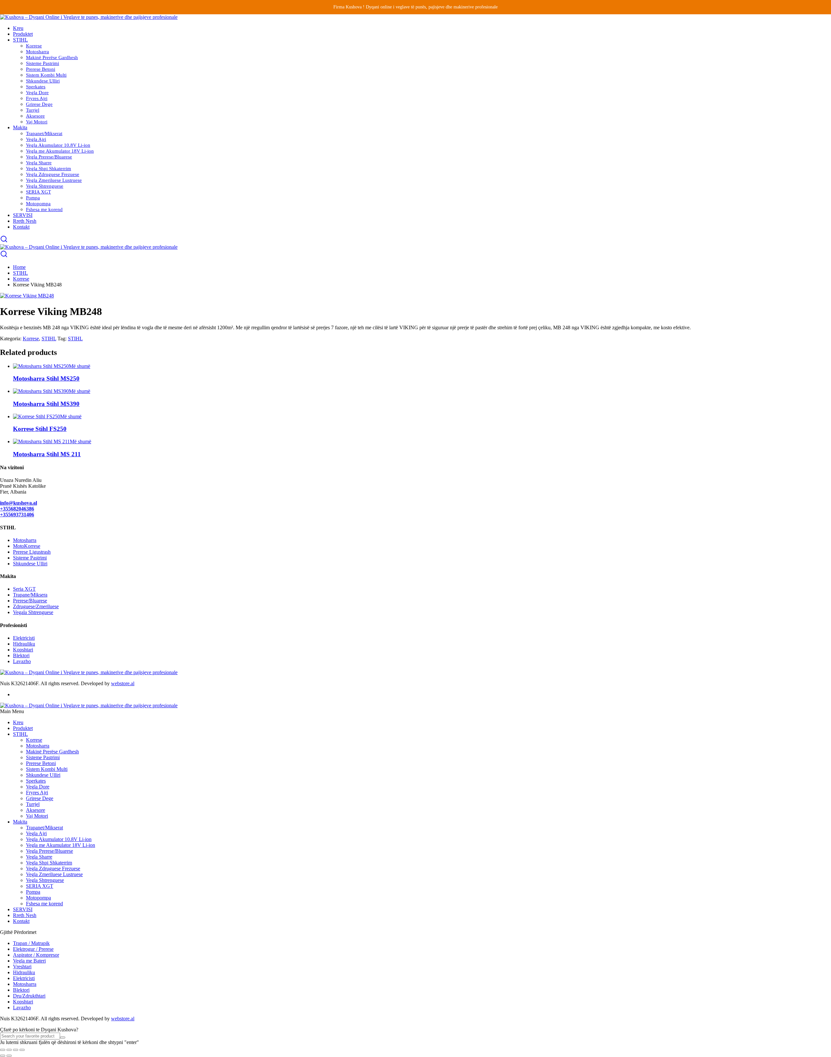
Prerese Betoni (40, 69)
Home (19, 267)
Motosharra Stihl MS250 (46, 378)
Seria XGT (24, 589)
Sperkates (35, 86)
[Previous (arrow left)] (2, 1056)
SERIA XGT (38, 192)
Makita (20, 127)
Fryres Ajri (36, 98)
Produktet (23, 34)
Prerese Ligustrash (32, 552)
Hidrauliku (24, 644)
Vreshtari (22, 966)
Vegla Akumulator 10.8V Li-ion (58, 145)
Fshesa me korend (44, 209)
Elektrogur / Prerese (33, 949)
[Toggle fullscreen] (9, 1050)
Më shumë (79, 366)
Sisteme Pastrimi (42, 63)
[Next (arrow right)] (9, 1056)
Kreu (18, 28)
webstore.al (122, 683)
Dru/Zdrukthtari (29, 996)
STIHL (20, 40)
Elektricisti (24, 638)
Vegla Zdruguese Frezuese (52, 174)
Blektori (21, 655)
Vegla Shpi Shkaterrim (48, 168)
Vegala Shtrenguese (33, 612)
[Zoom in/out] (2, 1050)
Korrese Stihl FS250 (40, 428)
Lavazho (22, 661)
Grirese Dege (39, 104)
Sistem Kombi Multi (46, 75)
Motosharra (37, 51)
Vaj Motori (36, 121)
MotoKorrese (26, 546)
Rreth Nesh (24, 221)
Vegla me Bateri (29, 960)
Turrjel (32, 110)
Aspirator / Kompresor (36, 955)
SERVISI (22, 215)
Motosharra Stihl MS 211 (47, 454)
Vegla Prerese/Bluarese (49, 156)
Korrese (34, 45)
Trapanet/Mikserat (44, 133)
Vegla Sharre (39, 162)
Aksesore (35, 116)
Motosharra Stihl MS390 (46, 403)
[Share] (15, 1050)
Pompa (33, 197)
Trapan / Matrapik (31, 943)
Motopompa (38, 203)
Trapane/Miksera (30, 595)
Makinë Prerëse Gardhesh (52, 57)
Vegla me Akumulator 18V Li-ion (60, 151)
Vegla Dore (37, 92)
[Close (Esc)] (22, 1050)
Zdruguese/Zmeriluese (36, 606)
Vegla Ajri (36, 139)
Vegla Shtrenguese (44, 186)
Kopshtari (23, 649)
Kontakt (21, 227)
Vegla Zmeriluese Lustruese (54, 180)
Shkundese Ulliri (43, 80)
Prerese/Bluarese (30, 600)
